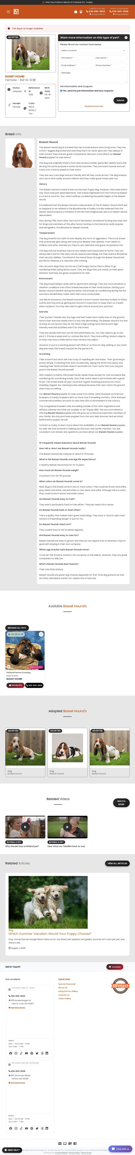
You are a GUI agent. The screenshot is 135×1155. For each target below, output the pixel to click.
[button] (15, 634)
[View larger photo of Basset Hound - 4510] (41, 634)
